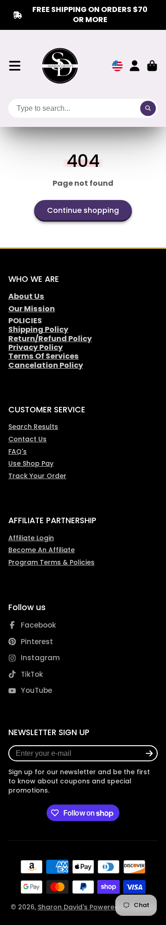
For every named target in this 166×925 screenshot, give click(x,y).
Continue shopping (83, 210)
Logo (60, 66)
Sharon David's (63, 907)
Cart (152, 65)
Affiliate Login (31, 537)
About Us (26, 296)
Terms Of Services (43, 356)
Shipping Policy (38, 329)
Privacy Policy (35, 347)
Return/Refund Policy (50, 338)
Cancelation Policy (45, 365)
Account (134, 65)
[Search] (148, 108)
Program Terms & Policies (51, 562)
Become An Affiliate (41, 549)
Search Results (33, 426)
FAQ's (17, 451)
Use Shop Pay (30, 463)
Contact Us (27, 439)
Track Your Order (37, 475)
